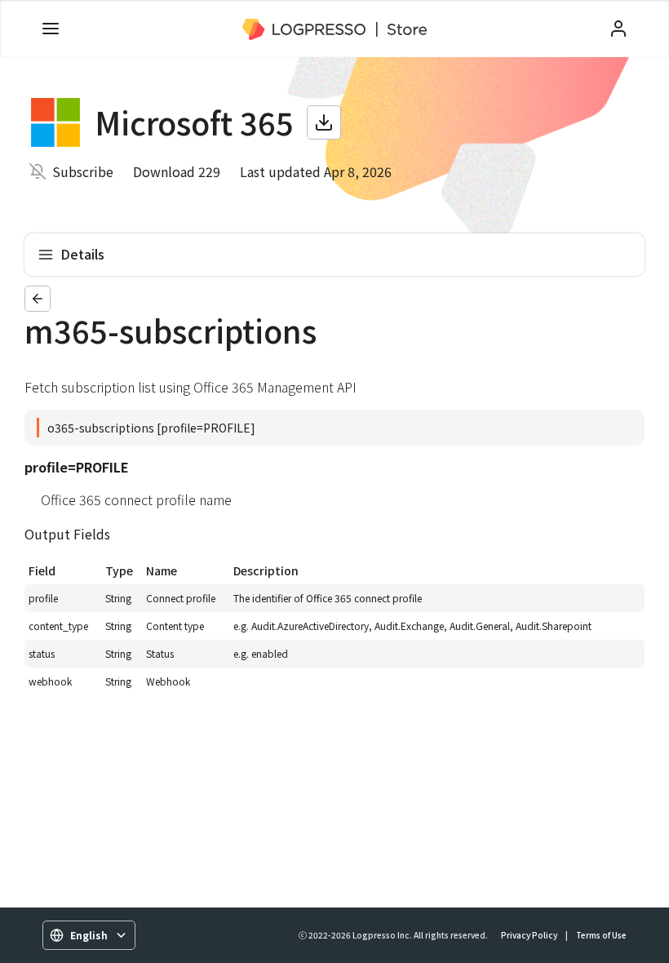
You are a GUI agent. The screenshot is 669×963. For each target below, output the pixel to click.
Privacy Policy (529, 935)
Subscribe (82, 171)
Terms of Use (601, 935)
